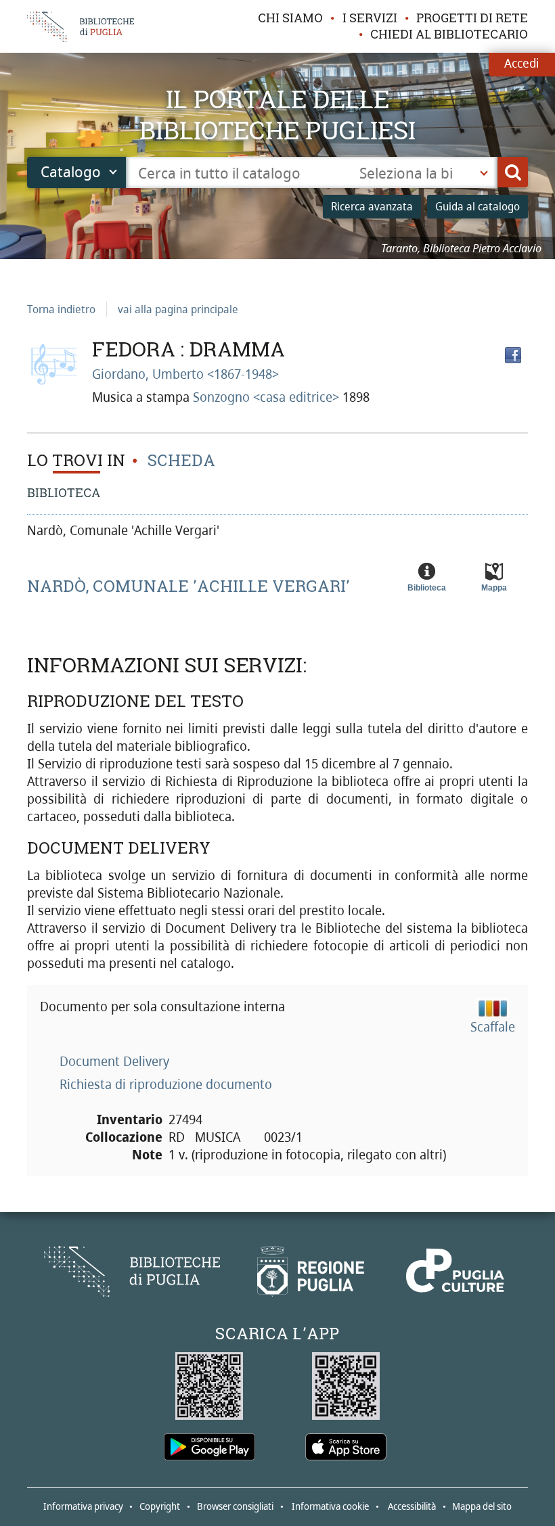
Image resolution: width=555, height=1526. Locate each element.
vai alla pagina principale (178, 309)
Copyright (159, 1506)
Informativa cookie (330, 1506)
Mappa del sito (482, 1506)
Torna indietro (61, 309)
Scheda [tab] (179, 460)
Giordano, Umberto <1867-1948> (185, 374)
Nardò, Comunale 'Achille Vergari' (188, 586)
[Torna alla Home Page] (132, 1271)
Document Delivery (114, 1061)
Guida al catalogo (477, 206)
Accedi (521, 63)
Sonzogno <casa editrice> (267, 397)
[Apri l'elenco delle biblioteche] (483, 172)
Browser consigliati (235, 1506)
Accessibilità (412, 1506)
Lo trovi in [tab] (76, 460)
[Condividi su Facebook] (513, 355)
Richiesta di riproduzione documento (166, 1084)
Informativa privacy (83, 1506)
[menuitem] (290, 18)
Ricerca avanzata (372, 206)
